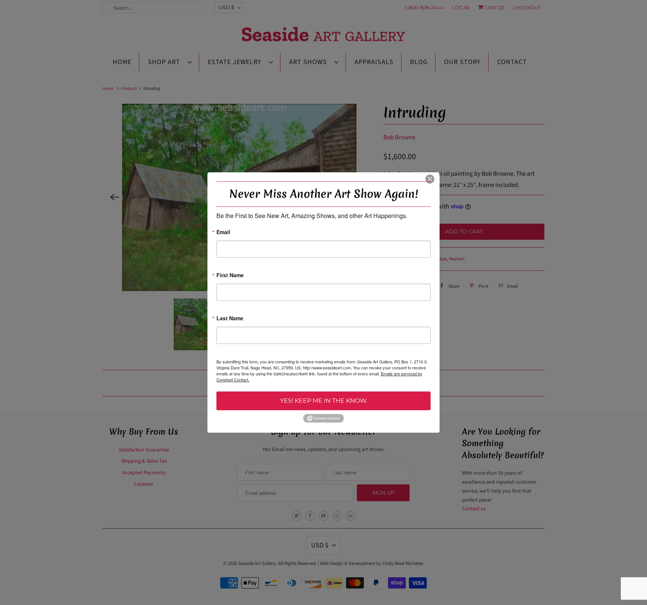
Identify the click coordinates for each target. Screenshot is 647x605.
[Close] (429, 179)
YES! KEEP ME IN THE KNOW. (323, 400)
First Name (230, 275)
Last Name (229, 318)
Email (223, 232)
